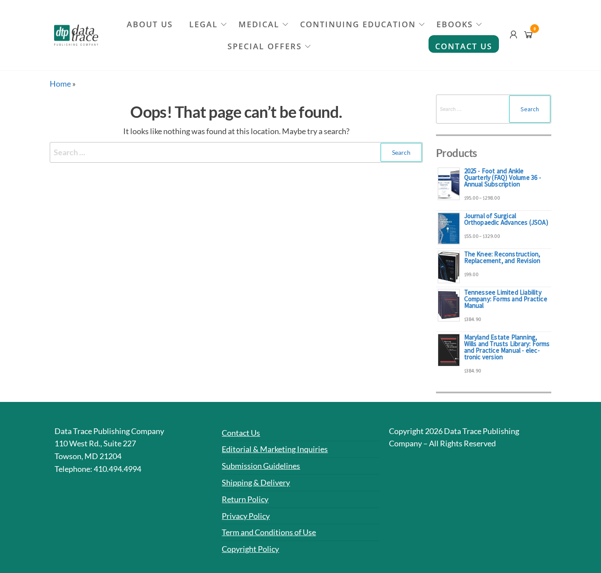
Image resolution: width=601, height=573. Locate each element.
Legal (203, 24)
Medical (258, 24)
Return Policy (245, 499)
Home (60, 83)
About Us (150, 24)
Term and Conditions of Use (269, 532)
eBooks (454, 24)
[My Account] (513, 34)
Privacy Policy (246, 516)
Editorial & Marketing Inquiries (275, 449)
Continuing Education (358, 24)
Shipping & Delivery (256, 482)
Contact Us (463, 46)
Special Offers (264, 46)
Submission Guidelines (261, 466)
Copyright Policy (250, 549)
